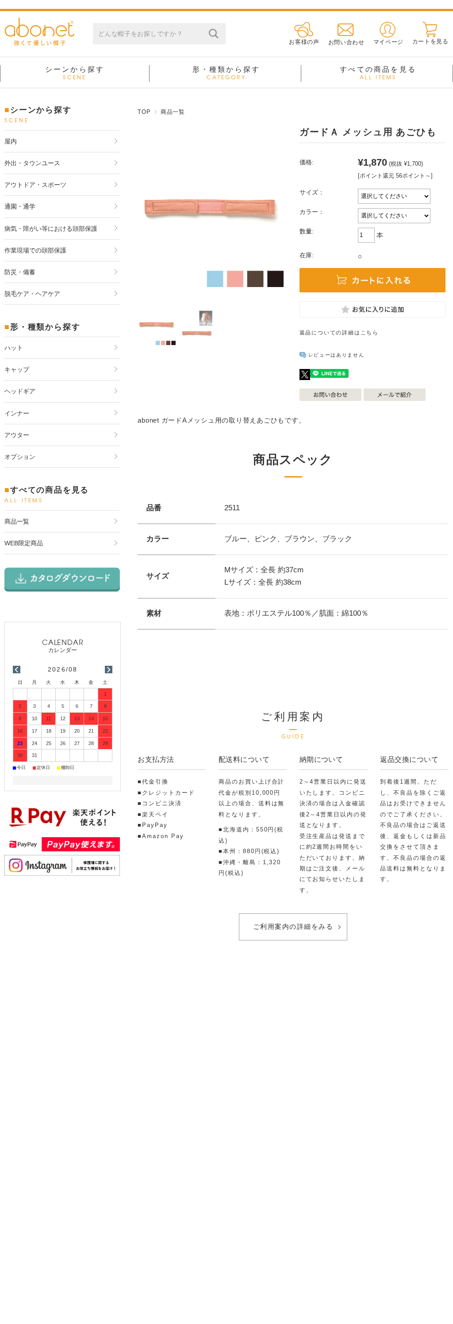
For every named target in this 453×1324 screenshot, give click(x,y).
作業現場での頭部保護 (35, 250)
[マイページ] (388, 29)
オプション (19, 456)
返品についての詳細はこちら (339, 333)
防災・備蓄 (19, 272)
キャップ (16, 369)
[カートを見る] (430, 29)
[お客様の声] (304, 29)
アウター (16, 435)
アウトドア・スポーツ (35, 184)
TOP (144, 112)
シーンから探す (74, 73)
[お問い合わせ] (346, 29)
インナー (16, 413)
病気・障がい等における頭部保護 (50, 228)
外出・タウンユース (32, 163)
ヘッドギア (19, 391)
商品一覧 (173, 112)
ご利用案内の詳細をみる (293, 926)
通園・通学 (19, 206)
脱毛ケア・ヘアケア (32, 293)
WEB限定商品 (23, 543)
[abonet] (39, 43)
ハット (13, 347)
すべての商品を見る (378, 73)
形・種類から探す (226, 73)
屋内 (10, 141)
